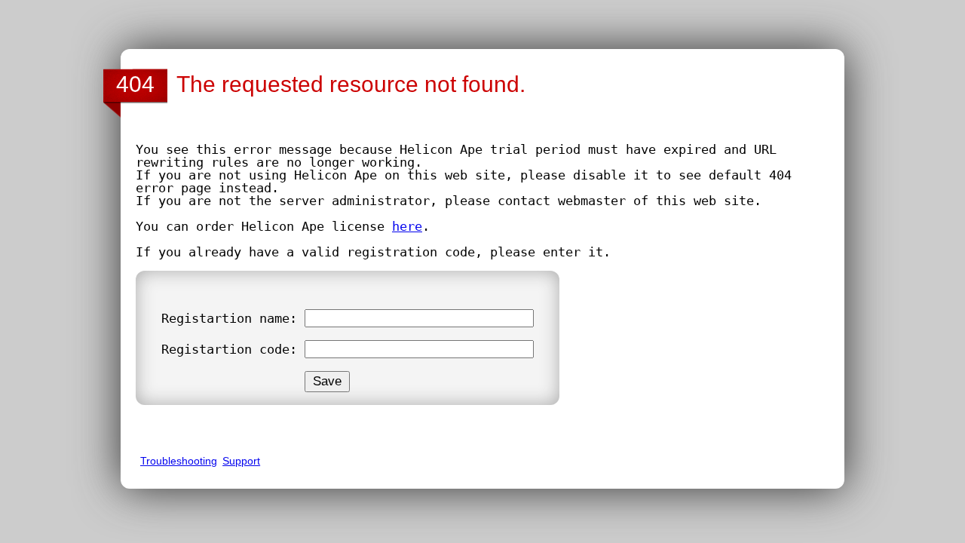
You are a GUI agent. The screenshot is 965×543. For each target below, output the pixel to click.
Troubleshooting (178, 461)
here (407, 226)
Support (241, 461)
